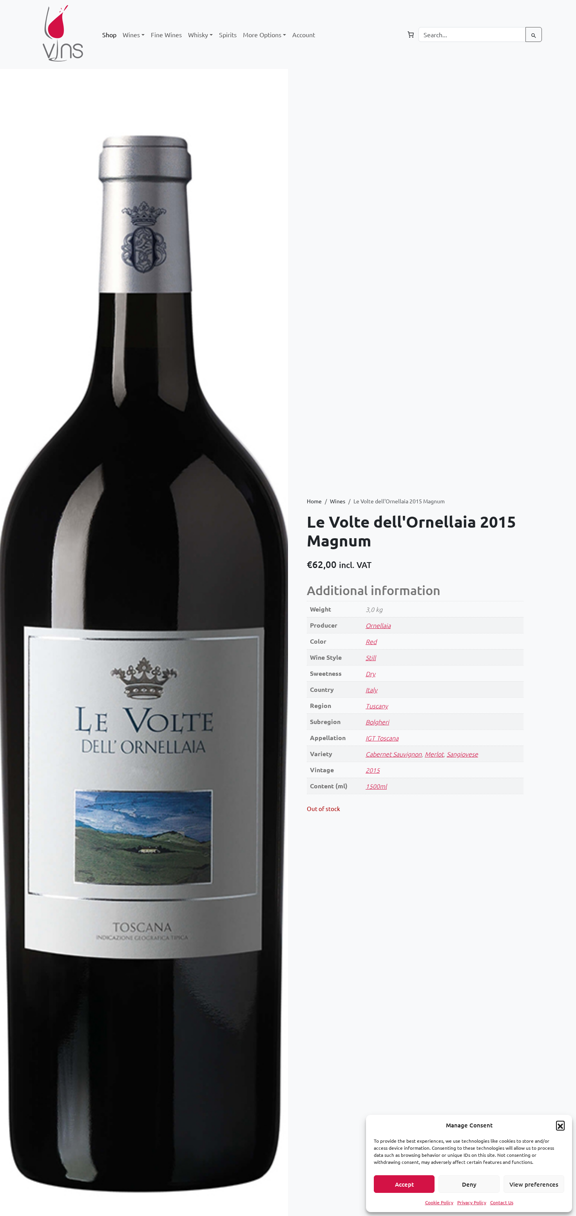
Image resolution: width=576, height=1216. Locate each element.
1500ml (376, 786)
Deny (469, 1184)
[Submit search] (533, 34)
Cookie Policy (439, 1202)
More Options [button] (262, 34)
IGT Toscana (382, 737)
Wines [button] (131, 34)
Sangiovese (462, 754)
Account (303, 34)
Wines (337, 501)
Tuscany (377, 705)
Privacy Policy (471, 1202)
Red (371, 641)
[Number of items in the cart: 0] (410, 34)
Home (314, 501)
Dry (370, 673)
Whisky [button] (198, 34)
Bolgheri (377, 721)
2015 (373, 770)
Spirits (228, 34)
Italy (371, 689)
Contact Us (501, 1202)
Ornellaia (378, 625)
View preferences (533, 1184)
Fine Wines (166, 34)
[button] (560, 1125)
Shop (109, 34)
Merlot (434, 754)
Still (371, 657)
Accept (404, 1184)
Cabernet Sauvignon (394, 754)
